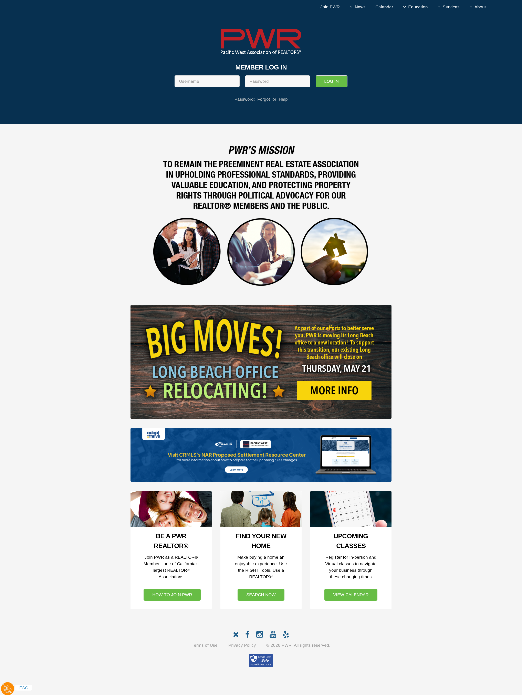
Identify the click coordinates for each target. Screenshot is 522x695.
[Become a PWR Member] (171, 509)
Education (418, 6)
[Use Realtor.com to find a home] (261, 509)
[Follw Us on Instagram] (259, 633)
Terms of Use (205, 645)
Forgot (263, 99)
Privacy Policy (242, 645)
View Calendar (351, 594)
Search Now (261, 594)
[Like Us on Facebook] (247, 633)
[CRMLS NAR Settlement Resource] (261, 455)
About (480, 6)
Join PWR (330, 6)
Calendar (384, 6)
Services (451, 6)
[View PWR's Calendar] (351, 509)
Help (283, 99)
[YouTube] (273, 633)
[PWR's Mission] (261, 216)
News (360, 6)
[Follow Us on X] (236, 633)
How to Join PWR (172, 594)
